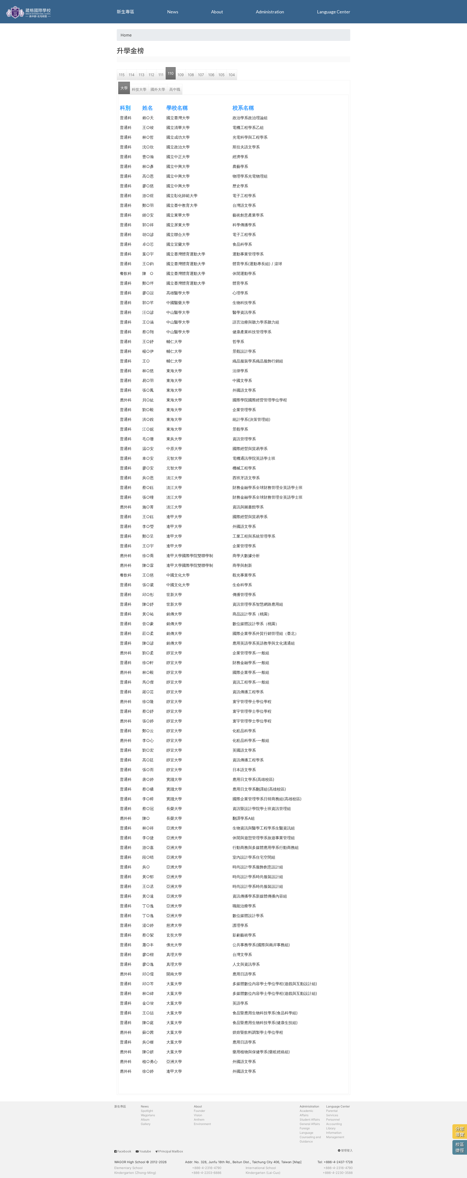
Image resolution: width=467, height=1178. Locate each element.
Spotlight (147, 1111)
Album (145, 1119)
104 (232, 74)
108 (191, 74)
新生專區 (125, 11)
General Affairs (310, 1124)
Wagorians (148, 1115)
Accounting (334, 1124)
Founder (199, 1111)
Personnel (333, 1119)
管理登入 (347, 1150)
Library (331, 1128)
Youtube (145, 1151)
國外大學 (158, 89)
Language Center (333, 11)
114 (132, 74)
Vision (198, 1115)
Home (126, 35)
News (172, 11)
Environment (202, 1124)
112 (151, 74)
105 (221, 74)
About (217, 11)
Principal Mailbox (171, 1151)
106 (211, 74)
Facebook (124, 1151)
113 (141, 74)
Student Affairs (310, 1119)
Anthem (199, 1119)
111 (160, 74)
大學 (124, 88)
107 (201, 74)
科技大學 (139, 89)
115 (122, 74)
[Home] (29, 11)
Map (297, 1162)
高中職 (174, 89)
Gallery (146, 1124)
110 (170, 73)
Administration (270, 11)
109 (181, 74)
